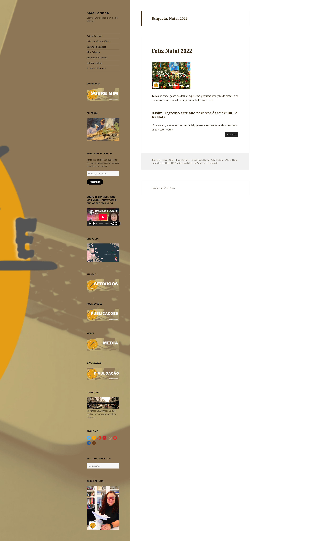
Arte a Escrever (94, 36)
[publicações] (103, 314)
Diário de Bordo (201, 159)
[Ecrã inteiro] (117, 223)
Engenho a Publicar (96, 46)
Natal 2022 (170, 163)
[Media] (103, 344)
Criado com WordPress (163, 188)
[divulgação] (103, 373)
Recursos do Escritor (97, 57)
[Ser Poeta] (103, 252)
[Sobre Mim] (103, 94)
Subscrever (95, 182)
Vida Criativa (93, 52)
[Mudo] (113, 223)
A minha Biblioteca (96, 68)
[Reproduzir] (92, 223)
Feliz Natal (232, 159)
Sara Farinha (98, 13)
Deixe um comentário (207, 163)
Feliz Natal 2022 (172, 50)
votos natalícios (184, 163)
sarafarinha (183, 159)
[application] (103, 217)
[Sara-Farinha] (103, 507)
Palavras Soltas (94, 63)
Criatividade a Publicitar (99, 41)
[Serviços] (103, 284)
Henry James (158, 163)
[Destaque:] (103, 403)
